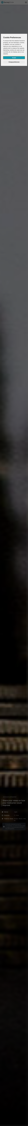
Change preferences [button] (14, 62)
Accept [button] (14, 57)
